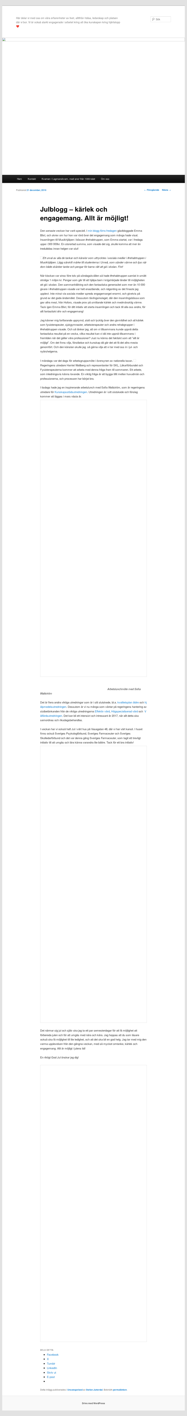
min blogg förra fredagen (102, 230)
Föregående (151, 189)
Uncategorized (75, 1389)
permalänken (120, 1389)
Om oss (105, 179)
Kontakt (32, 179)
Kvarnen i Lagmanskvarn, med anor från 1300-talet (68, 179)
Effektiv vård (102, 711)
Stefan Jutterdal (94, 1389)
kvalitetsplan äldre (128, 702)
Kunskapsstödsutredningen (71, 392)
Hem (19, 179)
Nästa (166, 189)
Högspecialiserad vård (124, 711)
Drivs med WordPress (93, 1403)
